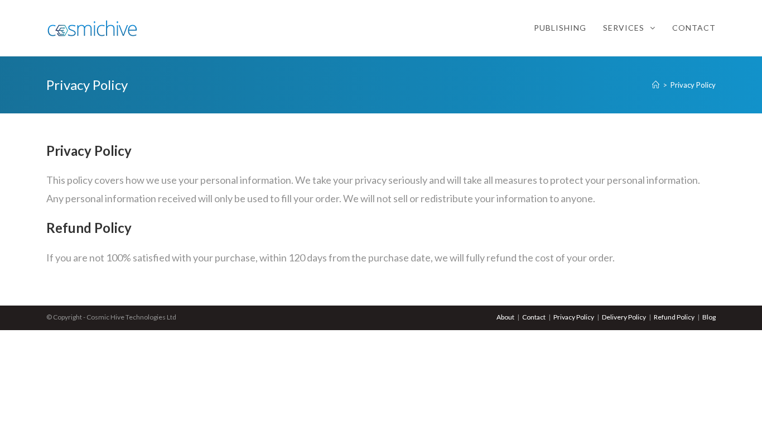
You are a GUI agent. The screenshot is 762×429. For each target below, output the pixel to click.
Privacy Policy (573, 317)
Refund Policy (674, 317)
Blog (709, 317)
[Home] (655, 84)
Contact (534, 317)
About (505, 317)
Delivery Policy (624, 317)
